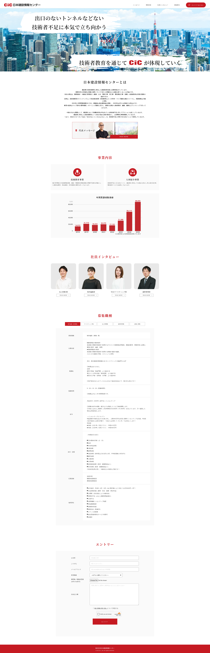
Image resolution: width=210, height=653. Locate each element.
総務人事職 (137, 324)
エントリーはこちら (197, 5)
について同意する (106, 608)
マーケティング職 (89, 324)
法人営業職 (105, 324)
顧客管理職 (121, 324)
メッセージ (136, 5)
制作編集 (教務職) (72, 324)
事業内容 (148, 5)
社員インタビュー (163, 5)
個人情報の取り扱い (100, 608)
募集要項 (177, 5)
